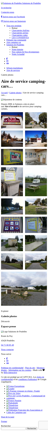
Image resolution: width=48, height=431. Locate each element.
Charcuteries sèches (20, 33)
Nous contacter (7, 349)
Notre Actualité (18, 54)
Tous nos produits (13, 26)
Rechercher (6, 426)
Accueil (4, 93)
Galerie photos (15, 93)
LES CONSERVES (20, 37)
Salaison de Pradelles (15, 45)
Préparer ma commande (16, 40)
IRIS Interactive (10, 372)
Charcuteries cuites (20, 35)
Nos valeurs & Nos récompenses (25, 52)
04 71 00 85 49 (7, 345)
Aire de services (13, 70)
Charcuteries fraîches (20, 30)
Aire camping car (13, 42)
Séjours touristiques (14, 68)
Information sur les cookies (20, 370)
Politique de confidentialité (12, 368)
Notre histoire (17, 49)
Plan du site (30, 368)
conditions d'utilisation (27, 379)
